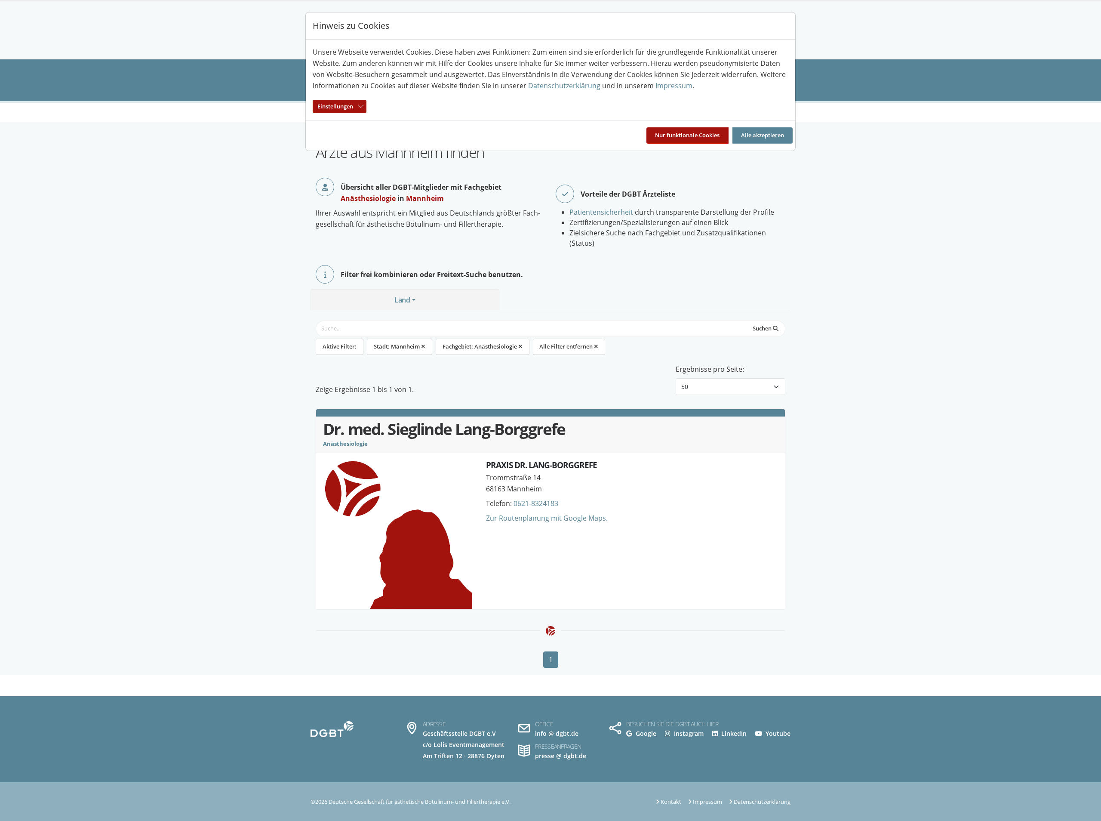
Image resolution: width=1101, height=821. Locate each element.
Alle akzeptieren (762, 135)
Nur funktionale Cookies (687, 135)
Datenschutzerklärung (564, 85)
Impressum (673, 85)
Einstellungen (335, 106)
